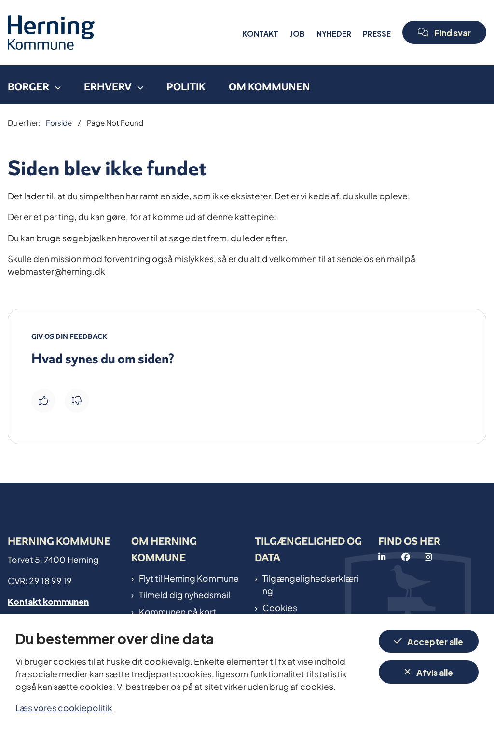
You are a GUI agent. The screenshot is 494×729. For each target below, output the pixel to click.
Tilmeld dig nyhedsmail (184, 594)
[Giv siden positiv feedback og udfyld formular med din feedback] (43, 401)
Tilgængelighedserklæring (310, 584)
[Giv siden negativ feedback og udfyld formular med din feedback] (77, 401)
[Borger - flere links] (55, 84)
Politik (186, 86)
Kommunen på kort (177, 611)
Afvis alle (434, 672)
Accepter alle (435, 641)
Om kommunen (269, 86)
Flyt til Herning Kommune (189, 578)
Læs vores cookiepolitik (63, 707)
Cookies (279, 607)
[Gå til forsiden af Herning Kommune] (122, 32)
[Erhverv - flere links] (137, 84)
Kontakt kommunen (48, 601)
